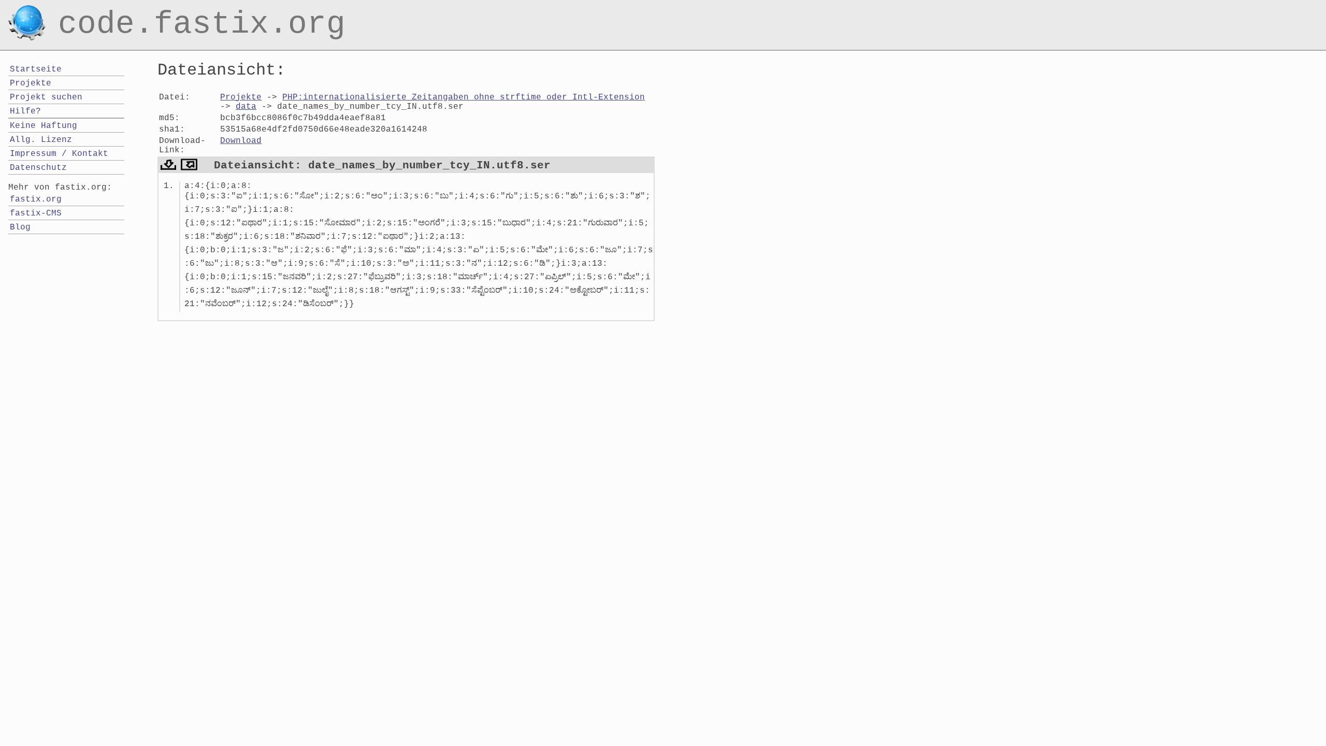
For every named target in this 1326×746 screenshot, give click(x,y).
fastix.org (36, 199)
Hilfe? (25, 111)
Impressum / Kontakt (59, 154)
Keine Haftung (43, 126)
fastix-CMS (36, 213)
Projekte (241, 97)
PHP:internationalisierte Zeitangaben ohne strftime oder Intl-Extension (463, 97)
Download (241, 141)
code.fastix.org (201, 12)
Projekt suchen (46, 97)
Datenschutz (38, 168)
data (246, 106)
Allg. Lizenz (41, 140)
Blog (20, 227)
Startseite (36, 69)
